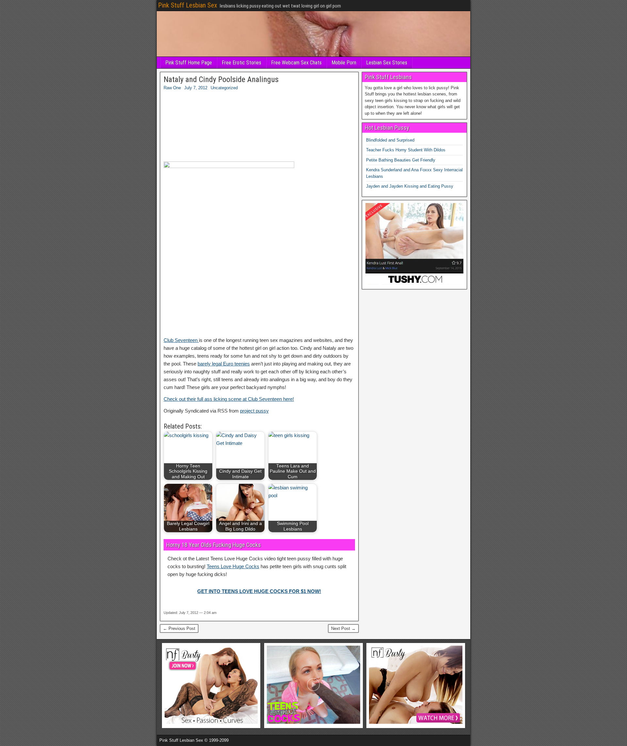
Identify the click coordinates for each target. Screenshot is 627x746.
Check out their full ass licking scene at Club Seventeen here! (229, 399)
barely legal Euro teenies (224, 363)
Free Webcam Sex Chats (296, 62)
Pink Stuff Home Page (188, 62)
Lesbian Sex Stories (386, 62)
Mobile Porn (343, 62)
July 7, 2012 (195, 87)
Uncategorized (224, 87)
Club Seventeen (181, 340)
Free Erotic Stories (241, 62)
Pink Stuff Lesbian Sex (187, 5)
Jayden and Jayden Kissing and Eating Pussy (409, 186)
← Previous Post (179, 628)
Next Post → (343, 628)
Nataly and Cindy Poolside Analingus (221, 79)
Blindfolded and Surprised (390, 140)
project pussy (254, 411)
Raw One (172, 87)
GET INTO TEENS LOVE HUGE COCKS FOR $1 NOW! (259, 591)
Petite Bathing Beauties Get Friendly (400, 160)
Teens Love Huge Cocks (233, 566)
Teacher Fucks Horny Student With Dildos (405, 149)
